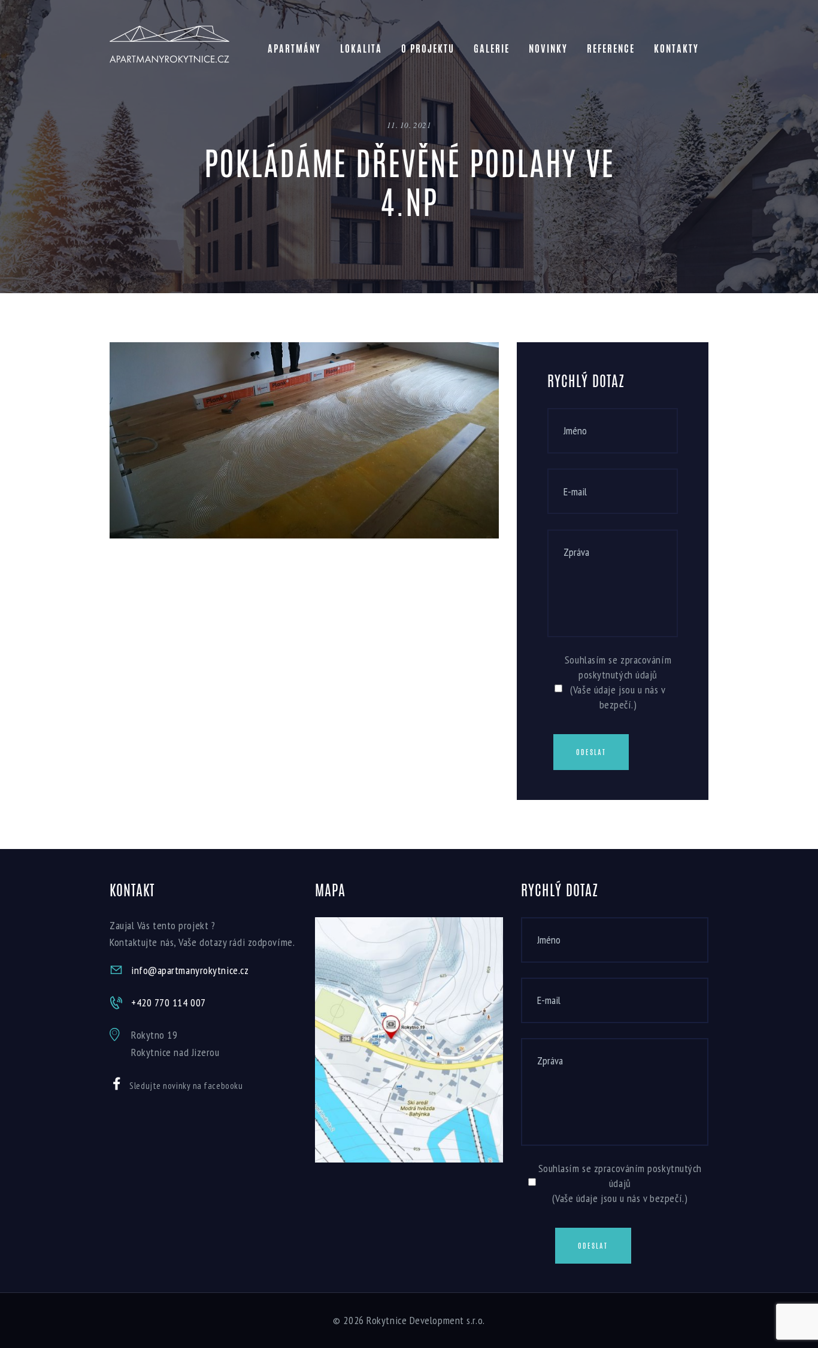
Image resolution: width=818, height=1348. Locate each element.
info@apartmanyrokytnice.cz (190, 970)
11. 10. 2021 (409, 125)
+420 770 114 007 (168, 1002)
